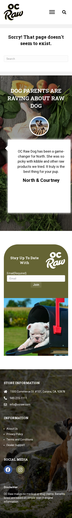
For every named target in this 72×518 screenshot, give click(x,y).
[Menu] (52, 12)
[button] (64, 12)
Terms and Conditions (20, 439)
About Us (12, 428)
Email (16, 273)
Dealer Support (16, 445)
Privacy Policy (15, 434)
